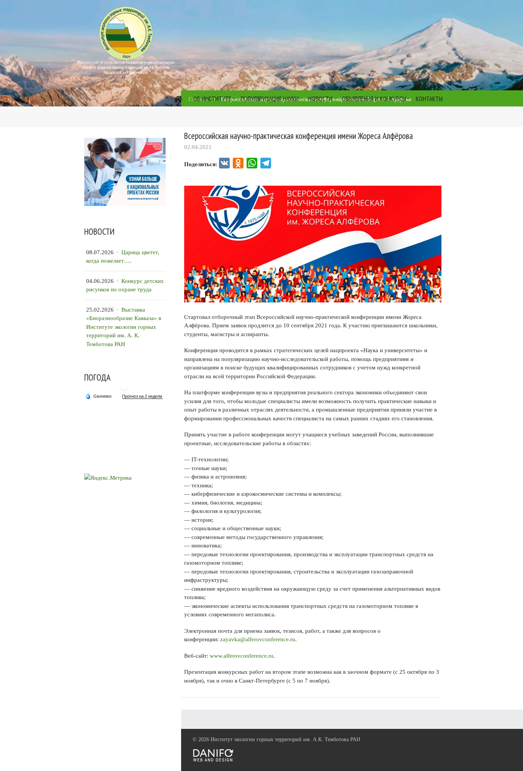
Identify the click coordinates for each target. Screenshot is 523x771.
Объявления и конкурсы (374, 99)
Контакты (429, 99)
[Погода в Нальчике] (124, 389)
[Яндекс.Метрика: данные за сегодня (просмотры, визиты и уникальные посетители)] (108, 478)
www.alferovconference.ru (241, 656)
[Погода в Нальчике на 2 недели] (142, 396)
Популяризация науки (270, 99)
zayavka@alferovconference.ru (257, 639)
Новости (320, 99)
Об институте (212, 99)
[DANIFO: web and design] (213, 760)
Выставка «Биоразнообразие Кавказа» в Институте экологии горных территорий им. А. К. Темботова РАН (123, 327)
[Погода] (98, 395)
